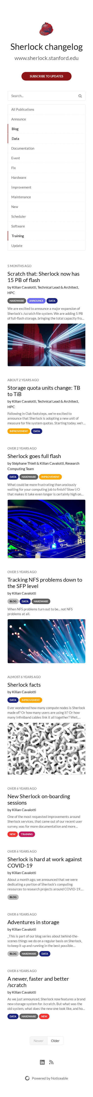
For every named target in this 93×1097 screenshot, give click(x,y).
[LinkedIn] (44, 1061)
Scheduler (18, 216)
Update (16, 246)
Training (18, 236)
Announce (18, 119)
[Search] (80, 95)
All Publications (22, 109)
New (14, 207)
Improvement (21, 187)
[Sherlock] (46, 30)
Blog (15, 129)
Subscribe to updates (46, 76)
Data (15, 138)
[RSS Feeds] (51, 1061)
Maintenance (21, 197)
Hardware (18, 177)
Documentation (22, 148)
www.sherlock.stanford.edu (46, 58)
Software (18, 226)
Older (55, 1041)
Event (15, 158)
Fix (13, 168)
